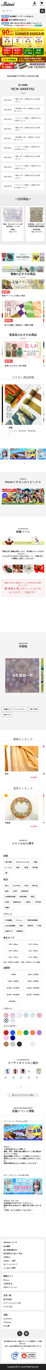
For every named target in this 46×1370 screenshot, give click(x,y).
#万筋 (26, 886)
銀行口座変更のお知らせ (14, 20)
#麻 (6, 873)
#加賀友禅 (24, 891)
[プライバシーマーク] (14, 1355)
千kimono (7, 1322)
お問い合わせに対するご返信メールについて (21, 23)
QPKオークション (10, 1287)
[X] (19, 1333)
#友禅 (15, 891)
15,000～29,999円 (33, 988)
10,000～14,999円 (13, 988)
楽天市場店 (7, 1299)
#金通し (28, 902)
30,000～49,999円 (13, 995)
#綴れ (7, 891)
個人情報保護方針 (10, 1250)
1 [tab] (21, 463)
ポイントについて (10, 1264)
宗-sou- (6, 1280)
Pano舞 (6, 1326)
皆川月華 (34, 709)
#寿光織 (35, 867)
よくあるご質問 (9, 1268)
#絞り (7, 886)
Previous (1, 1075)
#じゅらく (19, 920)
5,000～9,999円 (33, 981)
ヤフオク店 (7, 1307)
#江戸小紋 (16, 886)
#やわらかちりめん (23, 862)
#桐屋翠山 (19, 931)
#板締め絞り (17, 902)
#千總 (39, 926)
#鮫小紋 (35, 886)
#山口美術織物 (10, 926)
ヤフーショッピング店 (12, 1303)
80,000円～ (13, 1001)
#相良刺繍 (22, 897)
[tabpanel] (23, 453)
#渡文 (21, 926)
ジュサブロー (21, 709)
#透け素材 (8, 862)
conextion (7, 1319)
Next (44, 1075)
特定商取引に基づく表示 (12, 1253)
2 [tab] (24, 463)
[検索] (42, 11)
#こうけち (8, 867)
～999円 (13, 974)
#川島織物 (8, 920)
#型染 (32, 897)
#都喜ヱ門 (8, 931)
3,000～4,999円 (13, 981)
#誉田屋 (30, 926)
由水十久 (7, 715)
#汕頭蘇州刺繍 (10, 897)
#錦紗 (36, 862)
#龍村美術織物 (32, 920)
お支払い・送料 (9, 1261)
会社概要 (6, 1246)
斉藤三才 (7, 709)
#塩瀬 (26, 867)
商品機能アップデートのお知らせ (17, 16)
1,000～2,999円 (33, 974)
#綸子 (18, 867)
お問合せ (6, 1257)
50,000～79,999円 (33, 995)
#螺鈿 (7, 907)
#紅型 (7, 902)
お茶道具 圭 (8, 1284)
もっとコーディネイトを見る (24, 1095)
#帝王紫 (38, 902)
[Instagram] (26, 1333)
